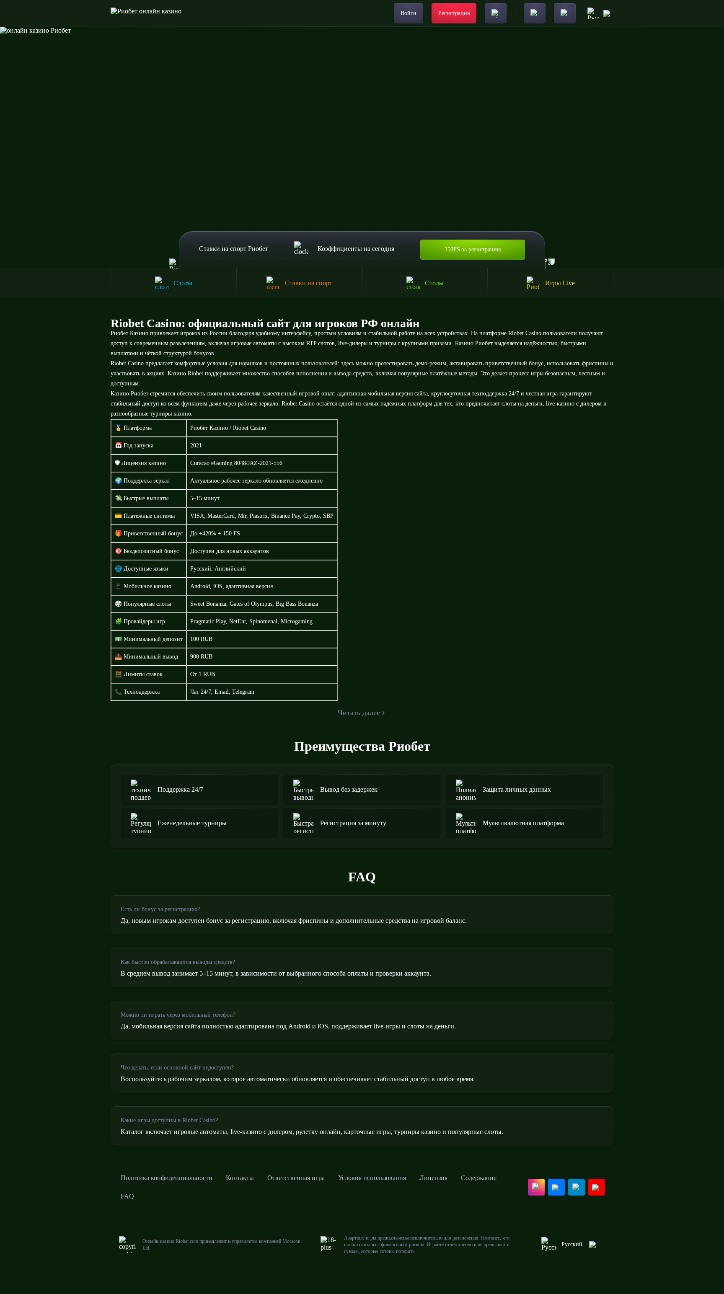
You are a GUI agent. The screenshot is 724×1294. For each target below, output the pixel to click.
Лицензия (433, 1177)
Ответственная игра (296, 1177)
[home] (146, 13)
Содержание (478, 1177)
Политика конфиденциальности (166, 1177)
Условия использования (372, 1177)
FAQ (127, 1196)
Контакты (240, 1177)
